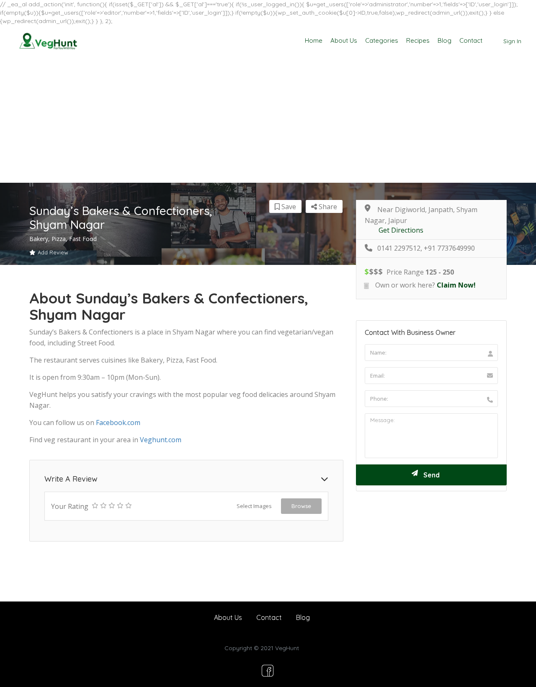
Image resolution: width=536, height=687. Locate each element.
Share (327, 206)
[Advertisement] (268, 120)
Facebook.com (118, 422)
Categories (381, 40)
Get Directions (401, 230)
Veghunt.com (160, 439)
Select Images (254, 506)
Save (288, 206)
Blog (444, 40)
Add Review (53, 252)
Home (313, 40)
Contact (470, 40)
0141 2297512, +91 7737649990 (426, 248)
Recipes (418, 40)
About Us (343, 40)
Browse (301, 506)
